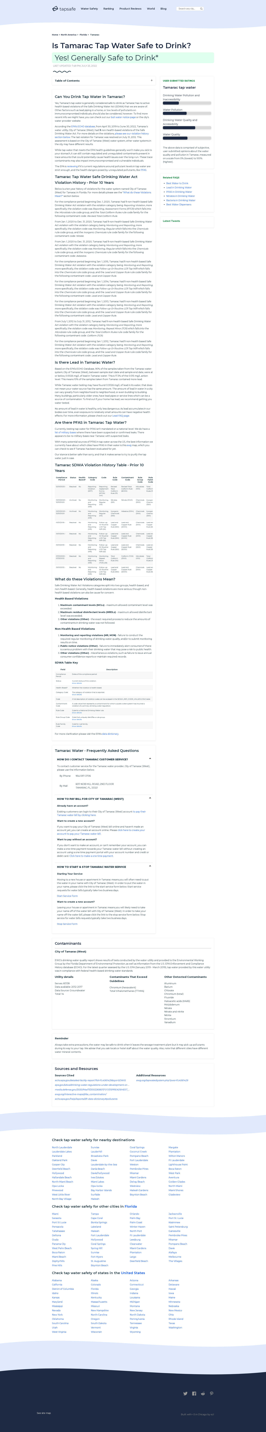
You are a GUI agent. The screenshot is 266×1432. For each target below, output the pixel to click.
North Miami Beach (62, 1181)
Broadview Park (99, 1156)
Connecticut (137, 1284)
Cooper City (58, 1164)
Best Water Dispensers (178, 204)
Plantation (174, 1151)
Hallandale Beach (62, 1177)
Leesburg (135, 1239)
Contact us (60, 1393)
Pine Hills (57, 1265)
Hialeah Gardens (139, 1190)
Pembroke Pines (139, 1169)
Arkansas (173, 1280)
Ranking (108, 8)
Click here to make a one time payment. (91, 856)
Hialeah (95, 1199)
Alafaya (173, 1252)
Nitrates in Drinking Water (180, 196)
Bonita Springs (99, 1222)
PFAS (143, 170)
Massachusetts (99, 1302)
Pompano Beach (139, 1156)
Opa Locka (58, 1186)
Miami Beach (59, 1257)
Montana (135, 1306)
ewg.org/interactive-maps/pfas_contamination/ (80, 1094)
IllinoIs (94, 1293)
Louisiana (135, 1297)
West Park (174, 1173)
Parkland (57, 1156)
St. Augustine (98, 1261)
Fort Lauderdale (139, 1160)
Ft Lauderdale (176, 1160)
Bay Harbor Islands (101, 1190)
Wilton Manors (177, 1156)
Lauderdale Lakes (62, 1151)
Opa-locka (96, 1186)
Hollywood (58, 1173)
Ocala (55, 1239)
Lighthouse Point (178, 1164)
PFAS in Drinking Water (179, 192)
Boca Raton (175, 1169)
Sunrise (95, 1147)
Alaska (94, 1280)
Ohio (171, 1314)
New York (57, 1314)
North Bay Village (61, 1199)
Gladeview (174, 1194)
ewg (129, 445)
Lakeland (96, 1226)
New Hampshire (100, 1310)
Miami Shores (176, 1190)
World (151, 8)
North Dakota (137, 1314)
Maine (172, 1297)
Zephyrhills (58, 1261)
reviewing (72, 166)
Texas (172, 1323)
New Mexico (175, 1310)
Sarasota (56, 1218)
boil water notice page (123, 117)
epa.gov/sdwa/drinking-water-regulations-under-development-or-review (95, 1085)
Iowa (171, 1293)
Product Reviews (130, 8)
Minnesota (174, 1302)
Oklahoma (58, 1319)
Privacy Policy (82, 1393)
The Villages (175, 1261)
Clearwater (136, 1244)
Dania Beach (98, 1169)
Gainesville (174, 1231)
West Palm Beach (62, 1248)
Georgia (134, 1289)
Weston (134, 1164)
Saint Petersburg (178, 1226)
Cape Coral (97, 1218)
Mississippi (57, 1306)
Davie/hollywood (100, 1173)
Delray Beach (137, 1181)
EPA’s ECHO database (83, 126)
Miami (55, 1214)
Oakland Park (59, 1160)
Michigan (135, 1302)
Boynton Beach (138, 1194)
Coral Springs (137, 1147)
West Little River (61, 1194)
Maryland (57, 1302)
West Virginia (59, 1332)
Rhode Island (176, 1319)
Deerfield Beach (61, 1169)
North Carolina (99, 1314)
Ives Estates (97, 1177)
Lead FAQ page (120, 415)
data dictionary (110, 734)
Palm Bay (135, 1218)
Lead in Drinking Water (179, 187)
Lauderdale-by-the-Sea (104, 1164)
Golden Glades (177, 1181)
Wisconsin (96, 1332)
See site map (44, 1413)
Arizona (134, 1280)
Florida (131, 1206)
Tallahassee (58, 1231)
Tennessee (136, 1323)
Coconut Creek (138, 1151)
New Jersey (136, 1310)
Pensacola (57, 1226)
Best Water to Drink (177, 183)
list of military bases (65, 432)
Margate (173, 1147)
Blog (163, 8)
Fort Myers (97, 1257)
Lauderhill (96, 1151)
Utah (54, 1327)
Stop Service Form (67, 924)
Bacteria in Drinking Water (180, 200)
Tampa (95, 1214)
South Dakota (98, 1323)
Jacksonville (175, 1214)
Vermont (96, 1327)
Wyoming (135, 1332)
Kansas (55, 1297)
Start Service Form (67, 896)
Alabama (57, 1280)
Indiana (134, 1293)
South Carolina (60, 1323)
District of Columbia (63, 1289)
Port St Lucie (59, 1222)
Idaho (55, 1293)
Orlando (134, 1214)
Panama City (59, 1244)
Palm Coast (136, 1222)
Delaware (174, 1284)
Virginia (134, 1327)
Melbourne (175, 1257)
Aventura (174, 1177)
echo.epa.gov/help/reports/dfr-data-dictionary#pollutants (86, 1099)
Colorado (96, 1284)
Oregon (95, 1319)
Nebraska (174, 1306)
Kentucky (96, 1297)
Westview (135, 1186)
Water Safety (89, 8)
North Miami (175, 1186)
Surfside (95, 1194)
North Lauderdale (62, 1147)
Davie (94, 1160)
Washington (175, 1327)
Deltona (56, 1235)
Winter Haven (137, 1226)
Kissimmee (174, 1222)
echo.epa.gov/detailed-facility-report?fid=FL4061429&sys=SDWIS (90, 1080)
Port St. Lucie (176, 1218)
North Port (136, 1231)
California (57, 1284)
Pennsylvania (137, 1319)
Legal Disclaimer (110, 1393)
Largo (133, 1257)
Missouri (95, 1306)
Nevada (56, 1310)
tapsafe (67, 9)
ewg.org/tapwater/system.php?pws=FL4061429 (162, 1080)
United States (133, 1273)
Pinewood (57, 1190)
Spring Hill (96, 1248)
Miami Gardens (138, 1177)
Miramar (134, 1173)
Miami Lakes (97, 1181)
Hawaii (172, 1289)
